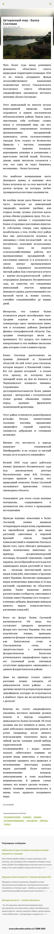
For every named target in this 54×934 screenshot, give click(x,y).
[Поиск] (50, 4)
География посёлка (12, 817)
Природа (44, 821)
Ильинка (37, 817)
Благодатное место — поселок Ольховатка (21, 900)
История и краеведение (14, 821)
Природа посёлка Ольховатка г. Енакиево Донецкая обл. (26, 877)
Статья (7, 824)
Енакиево (27, 817)
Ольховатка (32, 821)
